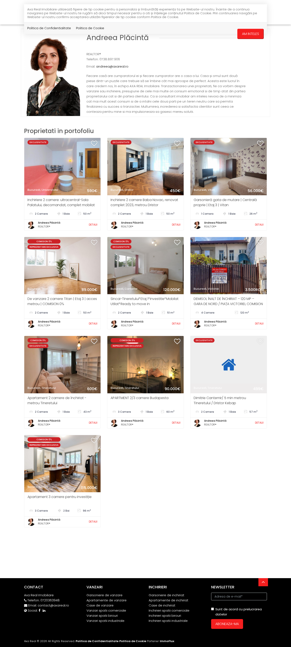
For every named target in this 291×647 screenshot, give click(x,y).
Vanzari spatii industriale (105, 620)
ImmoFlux (167, 641)
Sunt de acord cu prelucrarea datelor (238, 612)
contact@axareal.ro (53, 605)
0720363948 (50, 600)
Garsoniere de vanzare (104, 595)
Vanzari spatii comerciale (106, 610)
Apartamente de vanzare (106, 600)
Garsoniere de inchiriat (166, 595)
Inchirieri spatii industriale (168, 620)
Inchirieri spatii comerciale (169, 610)
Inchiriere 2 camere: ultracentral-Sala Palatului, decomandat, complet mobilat (61, 202)
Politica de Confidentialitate (49, 28)
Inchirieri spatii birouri (165, 615)
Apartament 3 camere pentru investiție (59, 496)
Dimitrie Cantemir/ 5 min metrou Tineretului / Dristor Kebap (220, 400)
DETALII (93, 224)
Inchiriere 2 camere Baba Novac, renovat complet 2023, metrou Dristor (144, 202)
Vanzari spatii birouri (102, 615)
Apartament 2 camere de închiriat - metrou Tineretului (56, 400)
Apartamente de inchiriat (168, 600)
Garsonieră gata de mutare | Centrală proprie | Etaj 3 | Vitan (225, 202)
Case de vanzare (100, 605)
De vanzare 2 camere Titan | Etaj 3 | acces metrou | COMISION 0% (62, 301)
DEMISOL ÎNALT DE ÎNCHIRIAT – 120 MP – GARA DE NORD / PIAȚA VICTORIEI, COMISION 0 (228, 303)
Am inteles (250, 33)
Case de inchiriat (162, 605)
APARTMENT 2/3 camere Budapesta (140, 397)
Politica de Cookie (90, 28)
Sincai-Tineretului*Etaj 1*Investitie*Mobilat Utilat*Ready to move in (145, 301)
